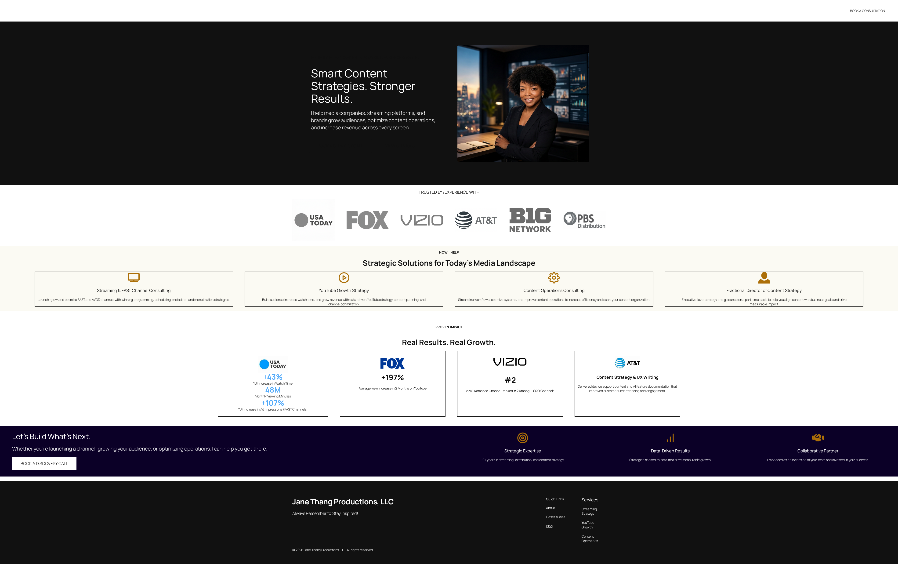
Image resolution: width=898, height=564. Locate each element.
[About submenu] (454, 10)
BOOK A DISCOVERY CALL (44, 463)
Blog (549, 526)
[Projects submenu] (477, 10)
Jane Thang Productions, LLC (40, 10)
